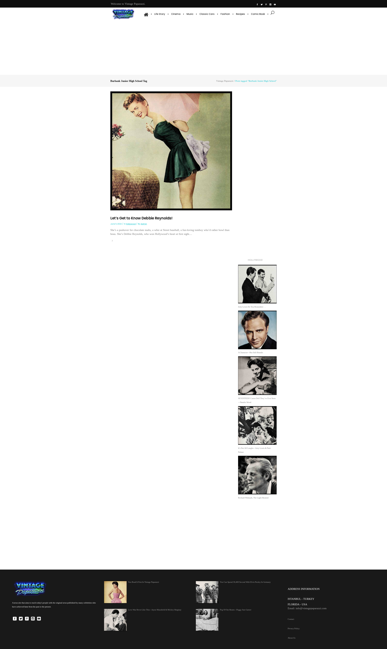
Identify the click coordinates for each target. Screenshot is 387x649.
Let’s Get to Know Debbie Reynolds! (141, 218)
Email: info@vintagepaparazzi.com (307, 608)
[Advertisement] (193, 46)
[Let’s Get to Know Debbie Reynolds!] (171, 151)
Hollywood (131, 224)
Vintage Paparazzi (224, 81)
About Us (291, 638)
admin (144, 224)
